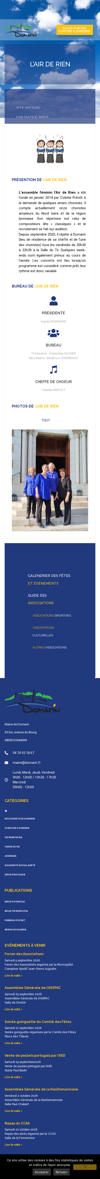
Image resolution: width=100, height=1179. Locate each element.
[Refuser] (85, 1167)
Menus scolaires (15, 930)
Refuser (61, 1172)
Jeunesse (11, 856)
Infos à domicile (15, 902)
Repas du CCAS (17, 1123)
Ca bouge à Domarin (17, 828)
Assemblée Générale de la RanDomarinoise (41, 1089)
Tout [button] (45, 420)
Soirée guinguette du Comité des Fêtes (38, 1022)
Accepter (42, 1172)
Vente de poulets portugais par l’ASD (35, 1055)
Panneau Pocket (15, 920)
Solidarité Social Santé (20, 865)
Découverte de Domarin (20, 819)
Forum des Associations (24, 954)
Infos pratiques (15, 875)
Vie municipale (13, 837)
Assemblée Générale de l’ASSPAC (33, 988)
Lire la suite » (13, 975)
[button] (50, 6)
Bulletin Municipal (16, 911)
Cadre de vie (12, 847)
